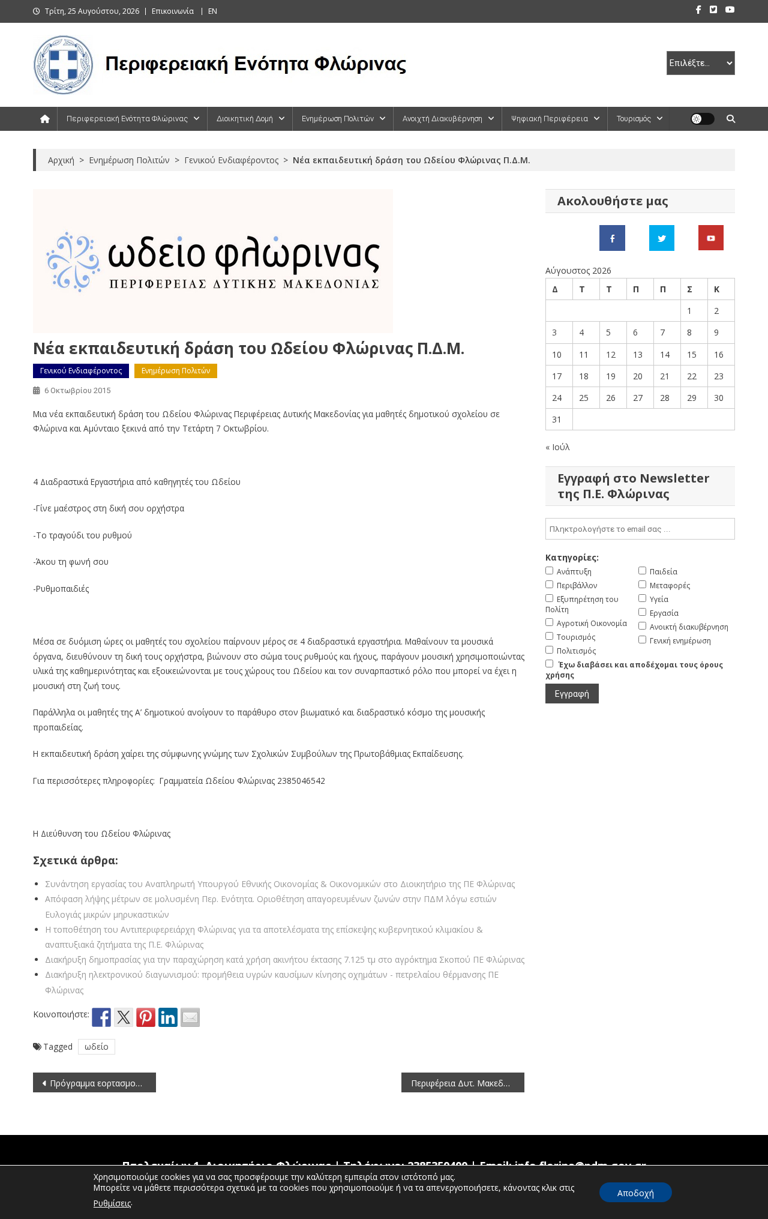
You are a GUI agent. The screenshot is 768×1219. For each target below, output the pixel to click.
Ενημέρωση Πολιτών (338, 118)
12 (611, 354)
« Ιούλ (557, 447)
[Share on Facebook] (101, 1017)
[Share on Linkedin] (168, 1017)
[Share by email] (190, 1017)
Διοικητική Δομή (245, 118)
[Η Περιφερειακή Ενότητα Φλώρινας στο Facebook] (612, 236)
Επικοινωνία (173, 11)
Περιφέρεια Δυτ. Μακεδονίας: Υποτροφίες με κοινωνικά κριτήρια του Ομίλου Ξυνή (467, 1083)
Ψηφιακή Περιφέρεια (549, 118)
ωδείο (97, 1046)
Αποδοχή (635, 1193)
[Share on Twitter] (123, 1017)
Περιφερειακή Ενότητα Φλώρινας (127, 118)
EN (212, 11)
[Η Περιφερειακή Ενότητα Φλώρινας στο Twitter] (661, 236)
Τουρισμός (634, 118)
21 (665, 376)
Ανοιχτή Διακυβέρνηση (442, 118)
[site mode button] (703, 119)
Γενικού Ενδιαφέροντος (81, 371)
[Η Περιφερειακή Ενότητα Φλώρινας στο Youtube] (711, 236)
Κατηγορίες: (572, 557)
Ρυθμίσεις (112, 1203)
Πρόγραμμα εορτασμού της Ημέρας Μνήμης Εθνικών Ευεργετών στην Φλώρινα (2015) (103, 1083)
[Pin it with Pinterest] (145, 1017)
